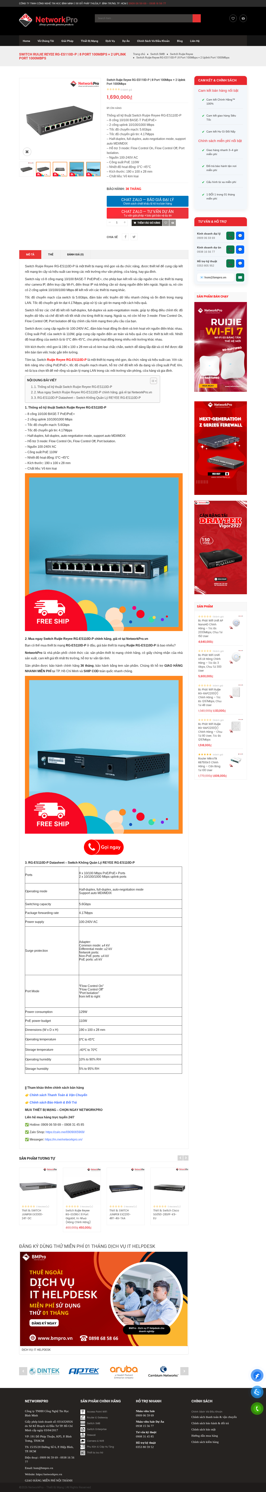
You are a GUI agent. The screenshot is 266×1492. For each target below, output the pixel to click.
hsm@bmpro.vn (43, 1468)
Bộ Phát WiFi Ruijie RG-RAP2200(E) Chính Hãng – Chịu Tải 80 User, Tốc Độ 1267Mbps (210, 732)
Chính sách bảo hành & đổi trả (210, 1423)
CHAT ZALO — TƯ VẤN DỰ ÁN (148, 213)
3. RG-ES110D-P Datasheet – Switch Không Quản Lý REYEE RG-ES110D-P (87, 397)
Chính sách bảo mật (203, 1429)
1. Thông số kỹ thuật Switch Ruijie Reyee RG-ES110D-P (73, 386)
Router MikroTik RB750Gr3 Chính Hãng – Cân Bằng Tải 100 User (209, 764)
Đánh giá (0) (75, 254)
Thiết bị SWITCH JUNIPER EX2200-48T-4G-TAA (120, 1215)
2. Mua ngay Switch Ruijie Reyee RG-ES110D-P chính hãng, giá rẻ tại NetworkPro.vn (93, 392)
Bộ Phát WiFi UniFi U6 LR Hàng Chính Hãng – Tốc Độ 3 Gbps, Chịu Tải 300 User (209, 663)
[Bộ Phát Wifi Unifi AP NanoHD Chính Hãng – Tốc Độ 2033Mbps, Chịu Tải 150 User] (236, 622)
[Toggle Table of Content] (151, 381)
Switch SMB (157, 54)
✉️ (240, 277)
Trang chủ (139, 54)
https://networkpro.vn (49, 1474)
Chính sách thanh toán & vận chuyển (214, 1417)
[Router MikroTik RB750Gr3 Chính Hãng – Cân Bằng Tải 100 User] (236, 760)
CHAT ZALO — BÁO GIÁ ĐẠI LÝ (147, 201)
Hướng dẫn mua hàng (204, 1435)
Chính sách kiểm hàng (205, 1441)
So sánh (172, 223)
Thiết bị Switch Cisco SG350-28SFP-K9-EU (166, 1215)
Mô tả (30, 254)
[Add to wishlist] (166, 223)
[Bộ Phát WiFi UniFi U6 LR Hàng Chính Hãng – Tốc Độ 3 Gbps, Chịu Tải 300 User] (236, 657)
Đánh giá (126, 89)
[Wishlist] (233, 18)
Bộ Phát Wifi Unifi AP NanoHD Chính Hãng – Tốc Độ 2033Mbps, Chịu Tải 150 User (210, 628)
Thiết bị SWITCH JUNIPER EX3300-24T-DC (32, 1215)
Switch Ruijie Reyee (181, 54)
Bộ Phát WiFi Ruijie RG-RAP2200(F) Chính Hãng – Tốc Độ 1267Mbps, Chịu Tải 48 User (209, 697)
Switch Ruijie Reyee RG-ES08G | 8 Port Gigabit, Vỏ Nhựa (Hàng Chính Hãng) (78, 1216)
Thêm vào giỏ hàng (148, 223)
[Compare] (243, 18)
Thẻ (50, 254)
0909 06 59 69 (49, 1457)
